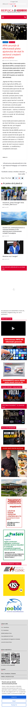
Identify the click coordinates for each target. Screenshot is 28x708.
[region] (14, 694)
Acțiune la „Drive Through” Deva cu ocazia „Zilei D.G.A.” (13, 203)
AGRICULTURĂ (12, 42)
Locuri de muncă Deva (6, 642)
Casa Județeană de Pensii (7, 636)
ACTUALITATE (5, 42)
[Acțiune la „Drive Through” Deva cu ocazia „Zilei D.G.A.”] (14, 188)
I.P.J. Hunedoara (4, 630)
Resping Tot (14, 705)
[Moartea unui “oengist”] (14, 241)
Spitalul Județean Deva (6, 633)
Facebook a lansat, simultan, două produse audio (13, 173)
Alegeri (14, 701)
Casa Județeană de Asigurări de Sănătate (10, 639)
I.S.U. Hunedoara (5, 627)
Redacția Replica (14, 60)
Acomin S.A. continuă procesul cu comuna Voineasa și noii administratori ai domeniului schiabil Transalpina (14, 230)
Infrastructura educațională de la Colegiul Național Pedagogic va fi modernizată (15, 165)
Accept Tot (14, 697)
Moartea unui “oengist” (10, 256)
